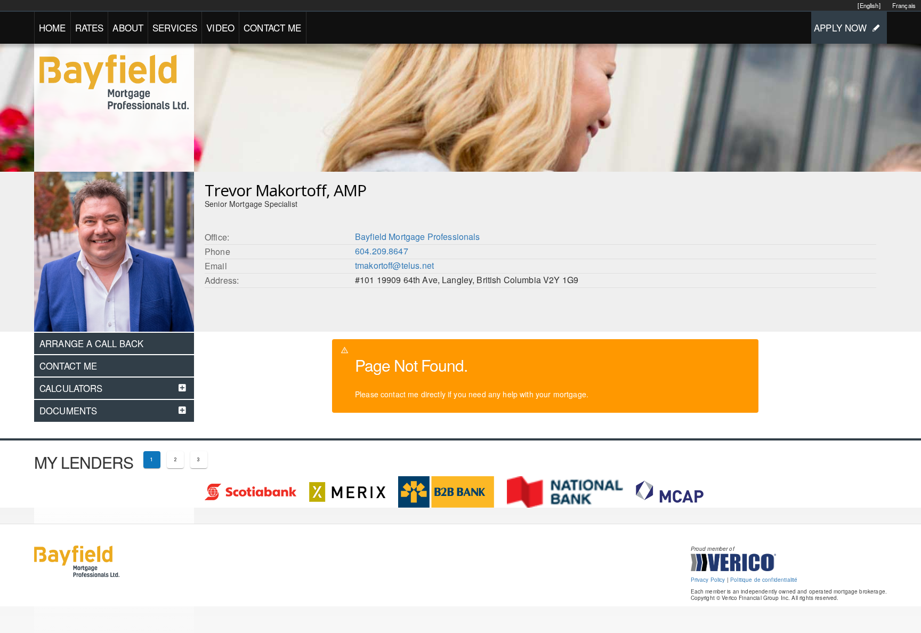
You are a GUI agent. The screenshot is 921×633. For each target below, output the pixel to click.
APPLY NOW (840, 27)
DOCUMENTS (68, 410)
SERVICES (174, 27)
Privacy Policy (708, 579)
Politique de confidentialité (763, 579)
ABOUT (127, 27)
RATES (89, 27)
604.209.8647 (381, 251)
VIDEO (220, 27)
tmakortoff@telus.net (394, 265)
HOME (52, 27)
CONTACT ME (273, 27)
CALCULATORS (71, 388)
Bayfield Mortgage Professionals (417, 236)
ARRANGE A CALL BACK (91, 343)
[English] (869, 5)
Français (904, 5)
